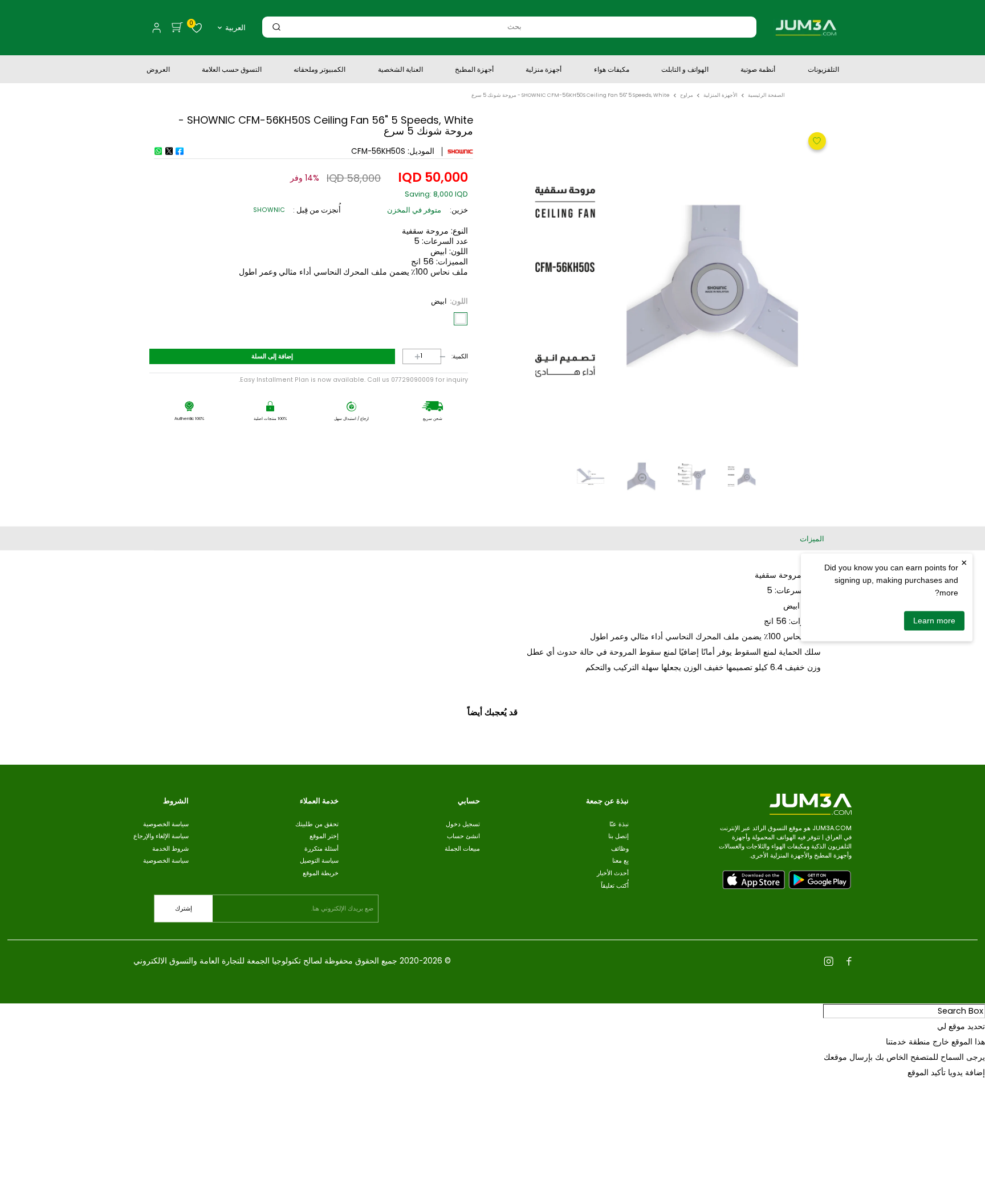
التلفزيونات (823, 70)
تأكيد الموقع (926, 1072)
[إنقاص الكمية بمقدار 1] (434, 356)
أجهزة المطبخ (474, 70)
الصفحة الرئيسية (766, 95)
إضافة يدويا (966, 1072)
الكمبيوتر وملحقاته (319, 70)
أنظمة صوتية (757, 70)
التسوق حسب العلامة (232, 70)
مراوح (686, 95)
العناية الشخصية (400, 70)
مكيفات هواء (611, 70)
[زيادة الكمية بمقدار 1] (409, 356)
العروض (158, 70)
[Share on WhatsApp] (158, 151)
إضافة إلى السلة (272, 356)
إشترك (183, 908)
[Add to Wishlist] (815, 140)
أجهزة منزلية (543, 70)
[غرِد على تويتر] (169, 151)
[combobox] (514, 26)
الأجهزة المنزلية (720, 95)
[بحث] (276, 26)
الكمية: (459, 357)
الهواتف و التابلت (685, 70)
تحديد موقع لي (961, 1026)
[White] (460, 318)
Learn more (934, 620)
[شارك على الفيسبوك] (180, 151)
